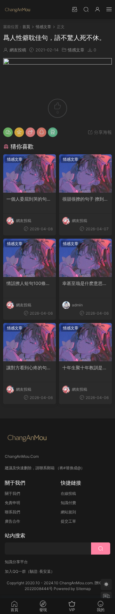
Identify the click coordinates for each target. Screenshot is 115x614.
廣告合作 (12, 521)
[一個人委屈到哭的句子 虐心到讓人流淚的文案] (29, 173)
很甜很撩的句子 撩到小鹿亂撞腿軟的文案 (85, 199)
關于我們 (12, 493)
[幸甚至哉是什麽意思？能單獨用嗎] (85, 258)
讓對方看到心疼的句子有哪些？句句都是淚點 (28, 368)
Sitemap (83, 588)
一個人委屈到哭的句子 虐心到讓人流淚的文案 (28, 199)
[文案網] (17, 9)
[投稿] (74, 9)
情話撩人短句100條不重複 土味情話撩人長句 (29, 283)
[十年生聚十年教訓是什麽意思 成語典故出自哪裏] (85, 342)
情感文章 (76, 49)
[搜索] (86, 9)
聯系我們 (12, 512)
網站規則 (68, 512)
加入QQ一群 (15, 571)
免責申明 (12, 502)
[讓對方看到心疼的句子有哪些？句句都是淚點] (29, 342)
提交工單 (68, 521)
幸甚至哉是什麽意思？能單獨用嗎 (84, 283)
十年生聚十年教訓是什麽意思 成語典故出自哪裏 (85, 368)
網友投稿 (18, 49)
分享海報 (102, 132)
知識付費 (68, 502)
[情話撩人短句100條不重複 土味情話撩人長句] (29, 258)
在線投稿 (68, 493)
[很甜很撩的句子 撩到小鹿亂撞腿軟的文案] (85, 173)
